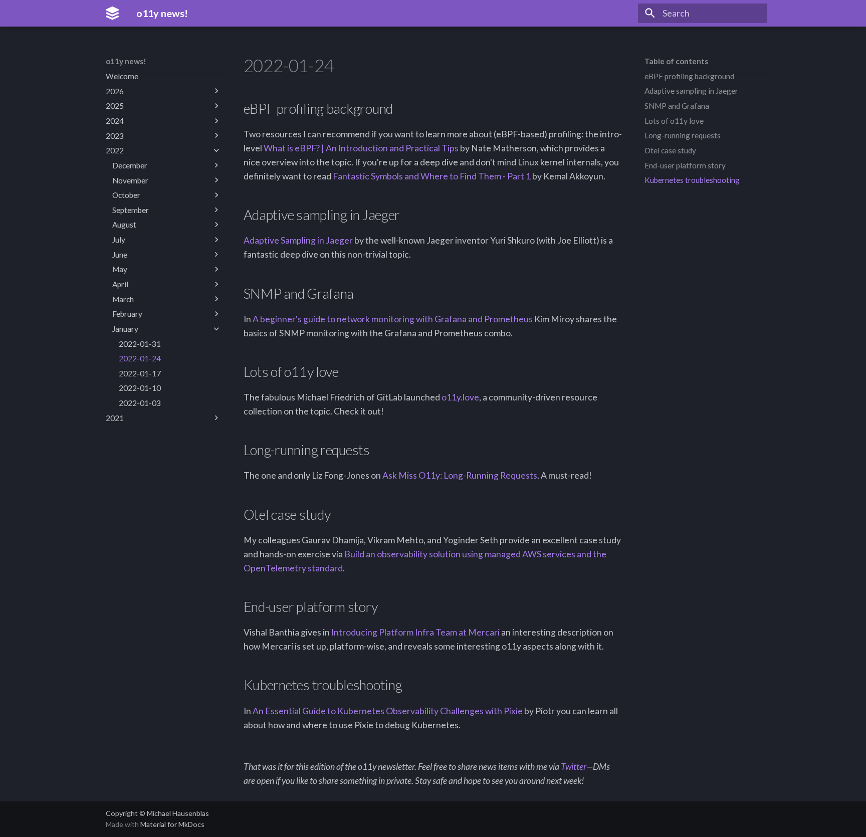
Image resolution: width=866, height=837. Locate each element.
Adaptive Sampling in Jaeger (298, 240)
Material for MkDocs (172, 824)
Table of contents (676, 61)
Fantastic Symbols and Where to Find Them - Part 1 (432, 176)
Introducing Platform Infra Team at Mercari (415, 632)
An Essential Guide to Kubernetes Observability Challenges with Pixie (388, 711)
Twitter (573, 766)
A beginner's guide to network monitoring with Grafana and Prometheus (393, 319)
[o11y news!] (112, 13)
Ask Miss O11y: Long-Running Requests (459, 475)
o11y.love (460, 397)
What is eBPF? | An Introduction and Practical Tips (361, 148)
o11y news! (126, 61)
